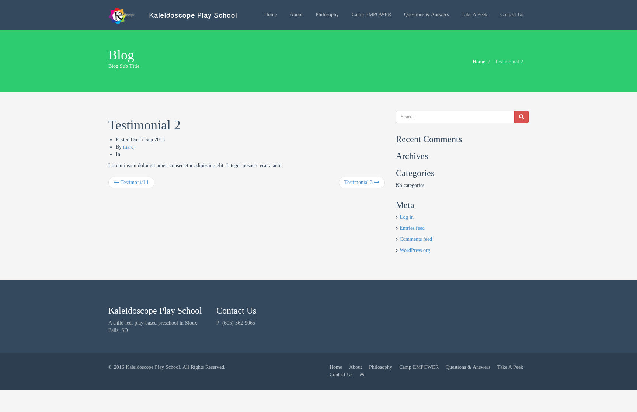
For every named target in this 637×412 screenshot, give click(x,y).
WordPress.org (415, 250)
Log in (407, 217)
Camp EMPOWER (371, 14)
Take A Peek (474, 14)
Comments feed (416, 239)
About (296, 14)
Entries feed (412, 228)
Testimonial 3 (359, 182)
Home (270, 14)
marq (128, 147)
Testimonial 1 (134, 182)
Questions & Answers (426, 14)
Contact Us (511, 14)
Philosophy (327, 14)
